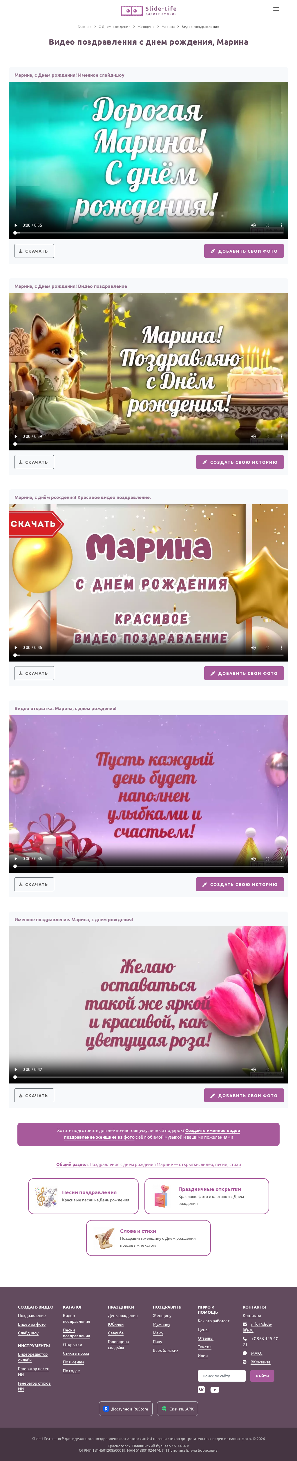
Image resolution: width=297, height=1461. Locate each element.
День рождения (123, 1315)
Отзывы (205, 1337)
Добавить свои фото (248, 251)
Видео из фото (32, 1324)
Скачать (36, 251)
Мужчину (161, 1324)
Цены (203, 1329)
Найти (262, 1376)
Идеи (203, 1355)
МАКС (256, 1353)
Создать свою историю (244, 462)
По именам (73, 1361)
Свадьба (116, 1332)
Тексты (204, 1346)
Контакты (252, 1315)
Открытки (72, 1344)
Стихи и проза (76, 1353)
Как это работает (213, 1320)
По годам (71, 1370)
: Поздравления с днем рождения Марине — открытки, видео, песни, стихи (148, 1164)
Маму (158, 1332)
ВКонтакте (261, 1361)
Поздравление (32, 1315)
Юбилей (116, 1324)
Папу (157, 1341)
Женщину (162, 1315)
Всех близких (165, 1350)
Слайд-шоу (28, 1332)
